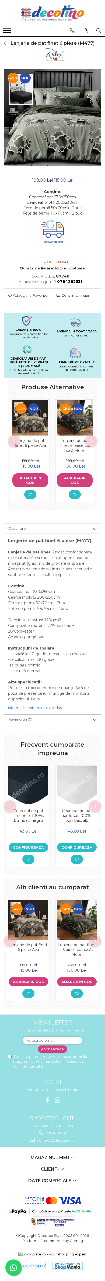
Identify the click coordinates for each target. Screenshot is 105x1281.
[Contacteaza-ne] (72, 30)
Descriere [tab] (17, 528)
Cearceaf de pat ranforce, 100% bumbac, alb (77, 815)
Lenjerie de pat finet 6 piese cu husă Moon (74, 445)
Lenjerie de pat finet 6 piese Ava (30, 443)
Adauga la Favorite (30, 295)
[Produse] (7, 32)
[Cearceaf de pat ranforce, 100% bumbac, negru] (28, 786)
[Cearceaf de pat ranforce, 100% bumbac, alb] (77, 786)
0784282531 (55, 1133)
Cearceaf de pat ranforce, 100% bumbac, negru (28, 815)
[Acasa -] (52, 12)
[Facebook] (47, 1100)
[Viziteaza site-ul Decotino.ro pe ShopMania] (67, 1266)
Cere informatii (74, 295)
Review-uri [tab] (20, 719)
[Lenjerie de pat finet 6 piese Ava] (30, 418)
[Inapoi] (4, 43)
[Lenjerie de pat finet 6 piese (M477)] (52, 117)
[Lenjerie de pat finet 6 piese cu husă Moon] (75, 418)
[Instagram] (57, 1100)
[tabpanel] (52, 117)
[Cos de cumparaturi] (86, 30)
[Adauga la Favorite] (30, 494)
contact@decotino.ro (55, 1140)
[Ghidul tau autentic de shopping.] (34, 1266)
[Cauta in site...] (99, 30)
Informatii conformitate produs (35, 708)
